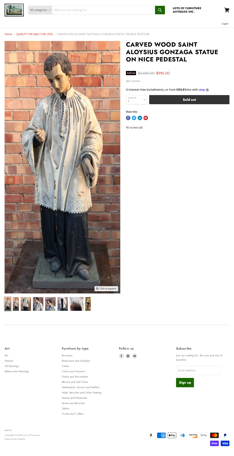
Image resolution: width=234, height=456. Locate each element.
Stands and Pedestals (74, 398)
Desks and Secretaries (75, 376)
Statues (9, 360)
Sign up (185, 382)
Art (6, 355)
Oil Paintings (12, 366)
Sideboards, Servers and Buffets (80, 387)
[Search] (160, 10)
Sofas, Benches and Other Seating (81, 392)
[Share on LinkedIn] (140, 118)
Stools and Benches (73, 403)
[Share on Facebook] (128, 118)
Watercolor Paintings (17, 371)
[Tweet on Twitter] (134, 118)
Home (8, 34)
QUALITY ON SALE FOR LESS (34, 34)
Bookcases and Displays (76, 360)
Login (225, 24)
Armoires (67, 355)
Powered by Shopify (15, 439)
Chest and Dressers (73, 371)
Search (8, 430)
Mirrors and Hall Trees (75, 382)
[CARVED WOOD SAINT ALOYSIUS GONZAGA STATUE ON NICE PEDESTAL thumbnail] (7, 304)
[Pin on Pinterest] (146, 118)
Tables (65, 408)
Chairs (65, 366)
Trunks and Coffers (73, 413)
